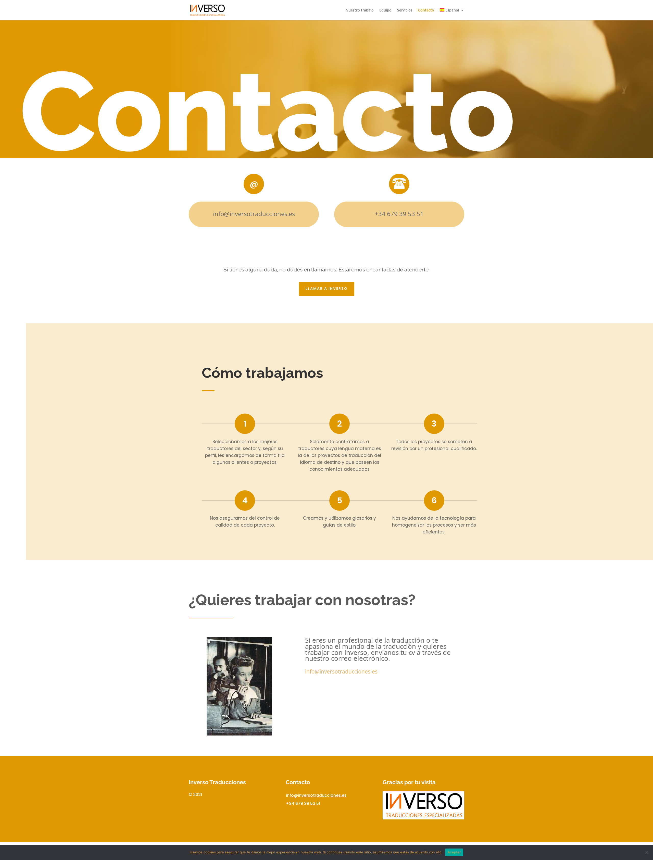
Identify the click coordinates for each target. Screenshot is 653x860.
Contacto (426, 10)
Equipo (385, 10)
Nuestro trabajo (360, 10)
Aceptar (454, 852)
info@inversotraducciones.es (316, 795)
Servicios (404, 10)
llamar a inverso (327, 288)
